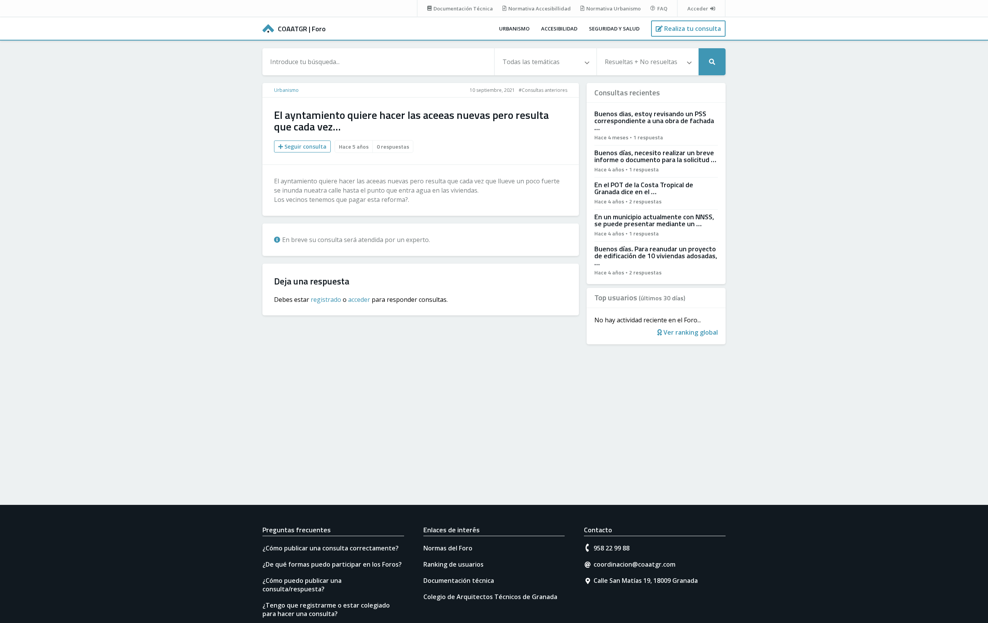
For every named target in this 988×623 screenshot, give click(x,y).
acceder (359, 299)
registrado (326, 299)
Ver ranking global (690, 332)
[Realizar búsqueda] (712, 61)
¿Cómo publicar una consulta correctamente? (330, 548)
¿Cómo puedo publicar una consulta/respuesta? (302, 584)
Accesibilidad (559, 28)
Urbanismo (514, 28)
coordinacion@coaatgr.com (634, 564)
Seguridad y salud (614, 28)
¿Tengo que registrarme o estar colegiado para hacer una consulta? (326, 609)
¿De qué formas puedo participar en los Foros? (332, 564)
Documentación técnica (458, 580)
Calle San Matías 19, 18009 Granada (646, 580)
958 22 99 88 (611, 548)
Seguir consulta (305, 146)
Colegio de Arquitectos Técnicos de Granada (490, 597)
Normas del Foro (447, 548)
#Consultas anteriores (543, 90)
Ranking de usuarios (453, 564)
